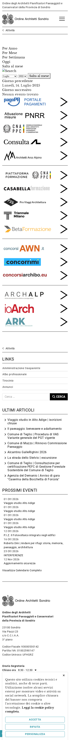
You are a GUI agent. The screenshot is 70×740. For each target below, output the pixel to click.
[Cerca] (9, 71)
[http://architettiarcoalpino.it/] (35, 155)
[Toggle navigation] (62, 19)
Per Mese (9, 53)
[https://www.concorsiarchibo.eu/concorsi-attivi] (35, 275)
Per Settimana (13, 57)
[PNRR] (35, 115)
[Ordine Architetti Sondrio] (25, 18)
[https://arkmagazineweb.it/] (35, 308)
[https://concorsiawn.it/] (35, 248)
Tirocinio (8, 380)
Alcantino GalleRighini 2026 (27, 452)
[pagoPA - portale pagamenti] (35, 101)
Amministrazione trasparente (21, 368)
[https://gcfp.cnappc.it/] (35, 175)
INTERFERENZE (13, 555)
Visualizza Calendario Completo (22, 570)
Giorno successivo (16, 90)
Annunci (7, 387)
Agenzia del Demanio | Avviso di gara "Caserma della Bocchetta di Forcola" (33, 477)
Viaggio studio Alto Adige (19, 503)
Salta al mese (12, 66)
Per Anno (9, 48)
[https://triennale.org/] (35, 215)
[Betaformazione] (35, 228)
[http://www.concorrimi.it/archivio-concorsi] (35, 261)
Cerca (60, 396)
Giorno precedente (17, 81)
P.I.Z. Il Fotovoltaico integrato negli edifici (29, 535)
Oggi (6, 62)
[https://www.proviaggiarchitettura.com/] (35, 202)
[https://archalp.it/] (35, 295)
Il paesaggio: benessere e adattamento (34, 428)
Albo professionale (14, 374)
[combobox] (26, 396)
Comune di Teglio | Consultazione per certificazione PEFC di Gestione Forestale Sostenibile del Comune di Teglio (36, 466)
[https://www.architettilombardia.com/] (35, 142)
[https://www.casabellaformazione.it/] (35, 188)
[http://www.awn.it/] (35, 128)
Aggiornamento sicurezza (20, 563)
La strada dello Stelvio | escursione (32, 457)
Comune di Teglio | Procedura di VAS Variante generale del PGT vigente (33, 436)
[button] (35, 670)
